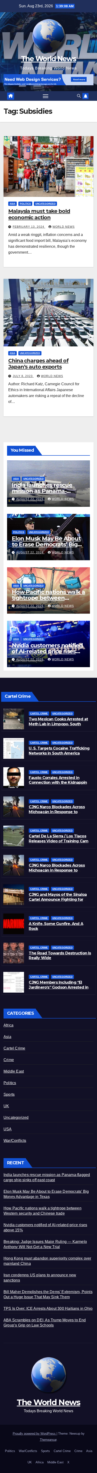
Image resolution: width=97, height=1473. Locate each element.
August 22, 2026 (30, 499)
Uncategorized (45, 203)
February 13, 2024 (29, 226)
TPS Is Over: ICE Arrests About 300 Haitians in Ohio (48, 1309)
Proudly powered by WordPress (35, 1433)
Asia (12, 203)
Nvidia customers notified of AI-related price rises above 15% (47, 651)
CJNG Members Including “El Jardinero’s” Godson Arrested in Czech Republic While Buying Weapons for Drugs (58, 989)
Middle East (14, 1071)
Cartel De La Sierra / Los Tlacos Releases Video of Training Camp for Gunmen (60, 841)
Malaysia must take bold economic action (39, 214)
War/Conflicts (15, 1141)
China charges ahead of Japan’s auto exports (38, 363)
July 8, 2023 (23, 376)
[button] (79, 96)
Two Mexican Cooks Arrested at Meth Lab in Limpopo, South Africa (58, 724)
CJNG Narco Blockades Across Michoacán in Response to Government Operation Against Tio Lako (58, 814)
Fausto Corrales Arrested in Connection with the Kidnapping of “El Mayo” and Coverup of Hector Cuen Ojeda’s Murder (59, 785)
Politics (25, 203)
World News (64, 226)
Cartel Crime (39, 713)
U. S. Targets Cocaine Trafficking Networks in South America (59, 750)
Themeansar (48, 1439)
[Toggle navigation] (45, 96)
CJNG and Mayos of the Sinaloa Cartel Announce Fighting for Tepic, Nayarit (58, 899)
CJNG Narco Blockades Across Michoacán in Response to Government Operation (57, 870)
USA (8, 1129)
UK (6, 1106)
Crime (9, 1060)
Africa (8, 1025)
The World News (48, 58)
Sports (9, 1094)
